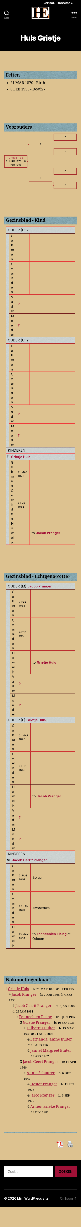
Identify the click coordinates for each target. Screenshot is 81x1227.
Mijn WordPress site (33, 1198)
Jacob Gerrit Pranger (29, 860)
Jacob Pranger (39, 586)
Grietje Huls (20, 457)
